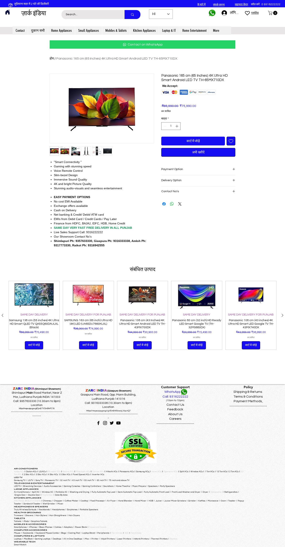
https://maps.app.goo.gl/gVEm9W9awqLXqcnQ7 (108, 411)
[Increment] (177, 126)
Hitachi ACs (112, 472)
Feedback (175, 409)
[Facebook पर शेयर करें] (163, 203)
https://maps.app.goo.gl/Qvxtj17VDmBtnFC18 (36, 409)
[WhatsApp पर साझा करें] (171, 203)
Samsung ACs (142, 472)
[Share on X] (179, 203)
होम (52, 58)
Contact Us (175, 404)
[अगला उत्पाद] (282, 315)
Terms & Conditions (248, 396)
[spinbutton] (171, 126)
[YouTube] (118, 423)
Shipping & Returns (247, 391)
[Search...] (132, 14)
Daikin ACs (31, 472)
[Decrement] (164, 126)
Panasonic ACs (127, 472)
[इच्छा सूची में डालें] (231, 141)
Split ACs (184, 472)
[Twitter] (111, 423)
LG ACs (42, 472)
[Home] (7, 12)
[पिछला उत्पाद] (2, 315)
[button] (273, 13)
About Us (175, 414)
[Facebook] (98, 423)
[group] (142, 315)
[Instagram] (105, 423)
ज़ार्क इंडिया (33, 13)
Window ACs (196, 472)
